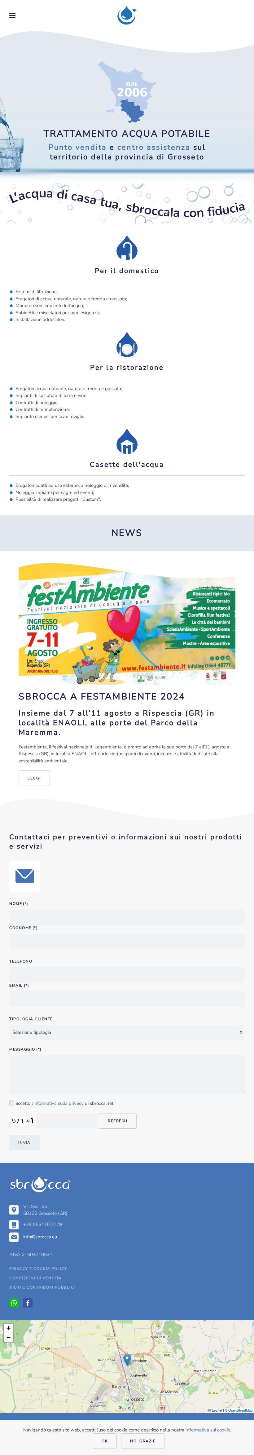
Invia (24, 1142)
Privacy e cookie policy (38, 1268)
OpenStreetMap (240, 1410)
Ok (105, 1441)
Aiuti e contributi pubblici (42, 1287)
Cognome (23, 927)
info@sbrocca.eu (40, 1237)
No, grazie (142, 1441)
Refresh (118, 1120)
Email (19, 985)
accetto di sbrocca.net (63, 1103)
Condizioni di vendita (35, 1278)
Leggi (34, 778)
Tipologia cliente (31, 1018)
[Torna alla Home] (127, 15)
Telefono (20, 961)
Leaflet (216, 1410)
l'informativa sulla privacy (58, 1103)
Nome (18, 903)
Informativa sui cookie (208, 1430)
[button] (12, 15)
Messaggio (25, 1049)
